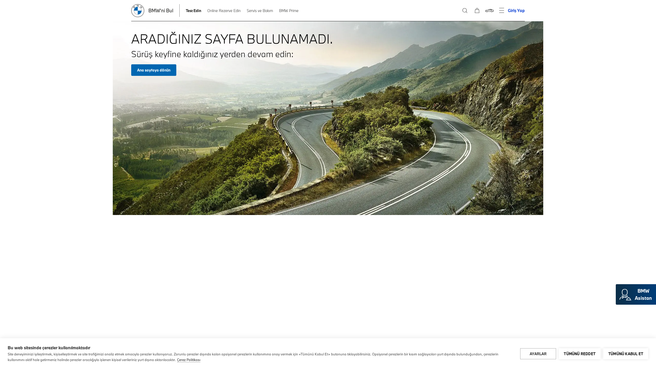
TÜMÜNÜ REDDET (580, 353)
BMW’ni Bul (160, 10)
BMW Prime (289, 10)
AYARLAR (538, 353)
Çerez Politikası (188, 359)
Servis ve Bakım (260, 10)
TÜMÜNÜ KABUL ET (625, 353)
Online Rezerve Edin (224, 10)
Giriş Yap (516, 10)
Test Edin (193, 10)
